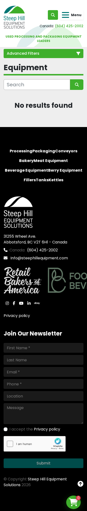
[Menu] (65, 15)
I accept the (34, 429)
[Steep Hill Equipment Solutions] (18, 212)
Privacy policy (17, 315)
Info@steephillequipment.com (38, 258)
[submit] (76, 84)
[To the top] (80, 484)
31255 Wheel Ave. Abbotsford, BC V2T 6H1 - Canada (35, 239)
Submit (43, 463)
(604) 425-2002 (69, 26)
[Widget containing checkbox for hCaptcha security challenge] (35, 444)
